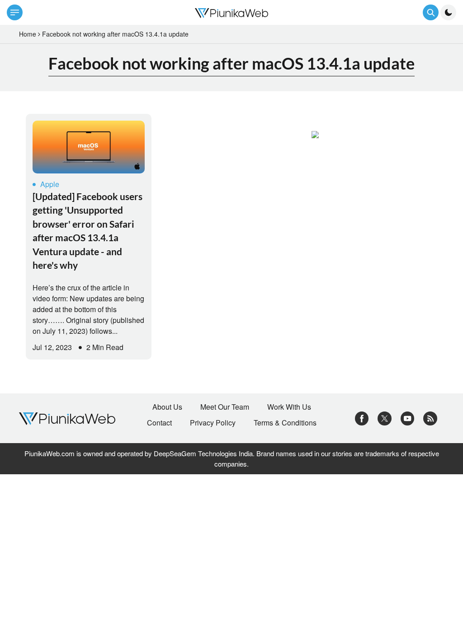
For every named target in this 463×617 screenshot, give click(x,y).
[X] (385, 417)
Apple (49, 184)
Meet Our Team (224, 406)
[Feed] (430, 417)
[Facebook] (362, 417)
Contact (159, 422)
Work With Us (289, 406)
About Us (167, 406)
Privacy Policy (213, 422)
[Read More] (89, 147)
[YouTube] (408, 417)
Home (27, 33)
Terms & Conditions (285, 422)
